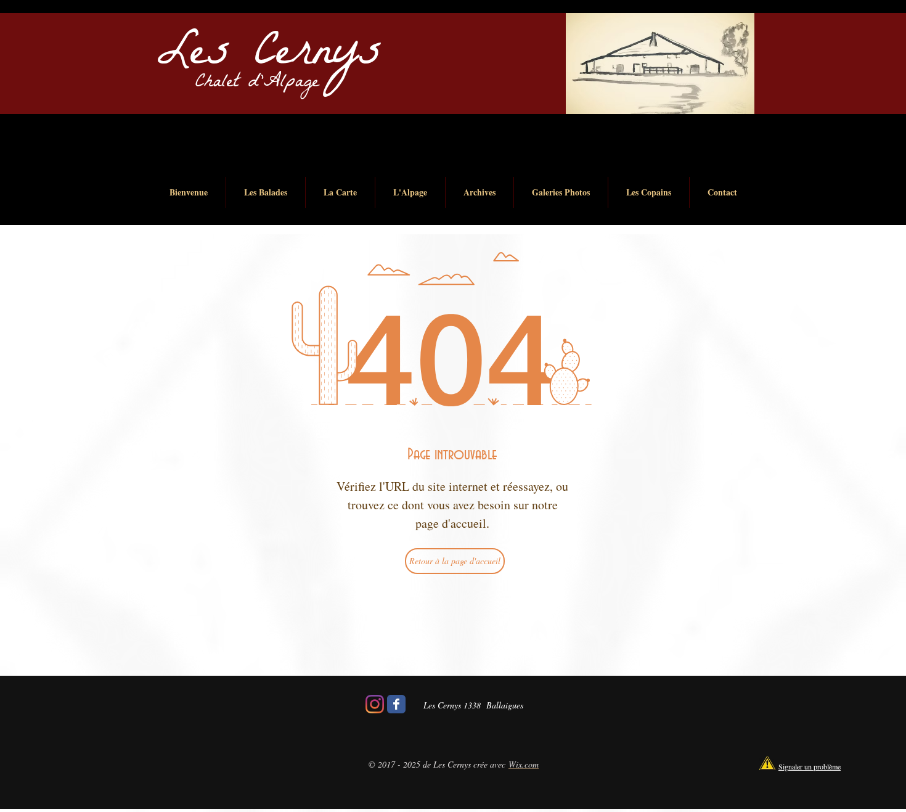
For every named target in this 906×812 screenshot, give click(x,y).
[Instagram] (374, 704)
